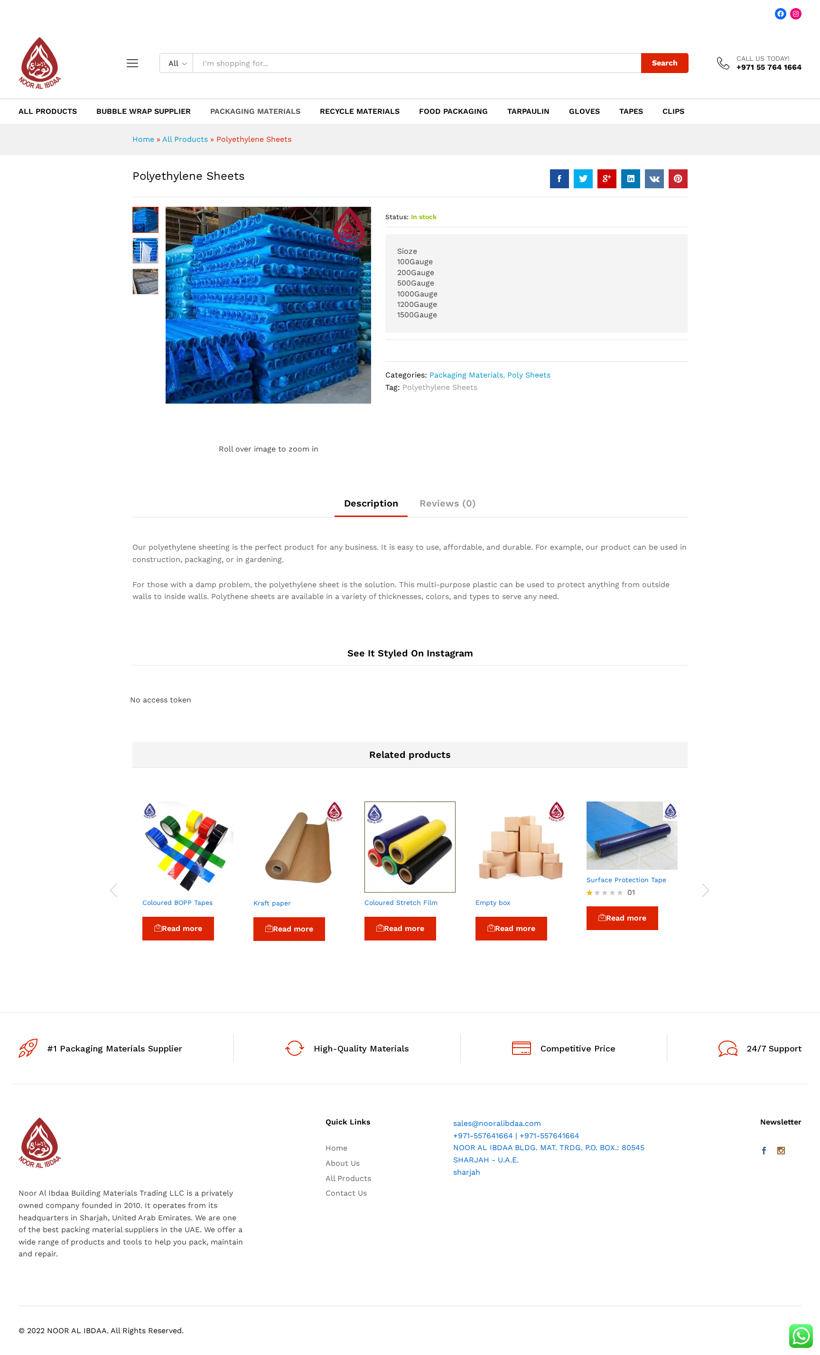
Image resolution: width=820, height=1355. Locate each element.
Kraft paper (272, 903)
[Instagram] (781, 1151)
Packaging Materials (255, 111)
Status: (397, 217)
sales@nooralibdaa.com (497, 1123)
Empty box (492, 902)
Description (371, 503)
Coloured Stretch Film (402, 902)
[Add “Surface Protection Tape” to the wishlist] (654, 864)
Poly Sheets (528, 374)
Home (143, 139)
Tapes (631, 111)
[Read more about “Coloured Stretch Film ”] (388, 887)
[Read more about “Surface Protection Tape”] (610, 864)
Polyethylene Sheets (439, 387)
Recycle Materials (360, 111)
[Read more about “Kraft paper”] (277, 887)
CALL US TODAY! (763, 58)
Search (665, 62)
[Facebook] (764, 1151)
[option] (187, 884)
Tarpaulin (528, 111)
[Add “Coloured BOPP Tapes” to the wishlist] (210, 887)
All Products (48, 111)
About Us (343, 1163)
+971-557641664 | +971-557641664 (516, 1135)
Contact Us (346, 1193)
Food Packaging (453, 111)
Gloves (584, 111)
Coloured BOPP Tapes (177, 902)
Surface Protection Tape (626, 880)
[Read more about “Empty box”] (499, 887)
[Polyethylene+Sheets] (583, 178)
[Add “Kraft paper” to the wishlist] (321, 887)
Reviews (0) (447, 503)
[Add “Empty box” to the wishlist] (543, 887)
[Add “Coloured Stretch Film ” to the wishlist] (432, 887)
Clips (673, 111)
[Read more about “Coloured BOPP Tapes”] (166, 887)
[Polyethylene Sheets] (559, 178)
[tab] (371, 507)
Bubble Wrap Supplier (143, 111)
